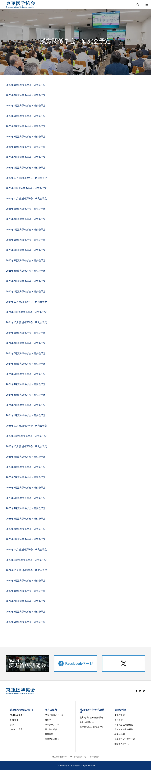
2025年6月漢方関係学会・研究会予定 (26, 240)
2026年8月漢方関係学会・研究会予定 (26, 95)
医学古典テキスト (122, 743)
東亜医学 (118, 720)
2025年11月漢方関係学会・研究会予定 (26, 188)
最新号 (48, 720)
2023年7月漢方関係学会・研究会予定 (26, 477)
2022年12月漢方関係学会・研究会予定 (26, 549)
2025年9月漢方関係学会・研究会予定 (26, 209)
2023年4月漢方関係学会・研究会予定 (26, 508)
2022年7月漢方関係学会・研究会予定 (26, 601)
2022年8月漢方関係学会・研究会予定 (26, 591)
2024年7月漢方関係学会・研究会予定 (26, 353)
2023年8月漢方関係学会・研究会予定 (26, 467)
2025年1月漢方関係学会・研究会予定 (26, 291)
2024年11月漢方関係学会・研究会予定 (26, 312)
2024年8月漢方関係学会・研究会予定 (26, 343)
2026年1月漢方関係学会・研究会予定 (26, 167)
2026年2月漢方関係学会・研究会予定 (26, 157)
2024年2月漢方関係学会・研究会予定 (26, 405)
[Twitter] (140, 691)
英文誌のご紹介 (52, 739)
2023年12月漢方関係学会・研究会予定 (26, 425)
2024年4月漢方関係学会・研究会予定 (26, 384)
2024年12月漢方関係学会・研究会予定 (26, 302)
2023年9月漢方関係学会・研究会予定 (26, 456)
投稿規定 (49, 734)
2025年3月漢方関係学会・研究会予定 (26, 271)
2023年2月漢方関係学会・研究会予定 (26, 529)
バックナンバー (52, 725)
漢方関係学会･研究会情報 (91, 717)
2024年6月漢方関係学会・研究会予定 (26, 363)
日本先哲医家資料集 (124, 725)
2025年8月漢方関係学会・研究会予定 (26, 219)
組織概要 (14, 720)
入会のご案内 (16, 729)
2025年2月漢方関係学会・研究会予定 (26, 281)
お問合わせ (94, 757)
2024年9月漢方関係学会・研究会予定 (26, 333)
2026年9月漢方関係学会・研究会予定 (26, 85)
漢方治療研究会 (87, 722)
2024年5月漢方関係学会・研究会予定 (26, 374)
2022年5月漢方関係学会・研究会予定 (26, 622)
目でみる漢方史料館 (123, 729)
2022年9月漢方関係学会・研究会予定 (26, 580)
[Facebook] (136, 691)
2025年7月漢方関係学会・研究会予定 (26, 229)
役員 (12, 725)
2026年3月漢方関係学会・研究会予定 (26, 147)
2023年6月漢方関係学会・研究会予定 (26, 487)
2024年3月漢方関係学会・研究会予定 (26, 395)
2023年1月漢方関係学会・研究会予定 (26, 539)
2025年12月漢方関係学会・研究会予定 (26, 178)
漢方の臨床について (54, 715)
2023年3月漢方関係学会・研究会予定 (26, 518)
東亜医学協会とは (18, 715)
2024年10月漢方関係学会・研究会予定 (26, 322)
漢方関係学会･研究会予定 (91, 727)
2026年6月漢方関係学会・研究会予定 (26, 116)
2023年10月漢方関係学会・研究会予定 (26, 446)
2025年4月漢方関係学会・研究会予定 (26, 260)
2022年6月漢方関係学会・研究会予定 (26, 611)
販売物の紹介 (51, 729)
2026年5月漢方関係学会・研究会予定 (26, 126)
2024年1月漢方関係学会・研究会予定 (26, 415)
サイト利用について (78, 757)
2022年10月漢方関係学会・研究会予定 (26, 570)
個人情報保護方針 (59, 757)
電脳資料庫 (119, 715)
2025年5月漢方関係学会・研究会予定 (26, 250)
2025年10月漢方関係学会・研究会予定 (26, 198)
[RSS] (144, 691)
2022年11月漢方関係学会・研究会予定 (26, 560)
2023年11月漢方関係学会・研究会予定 (26, 436)
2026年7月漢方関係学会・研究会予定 (26, 105)
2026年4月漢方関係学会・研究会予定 (26, 136)
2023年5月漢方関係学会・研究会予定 (26, 498)
